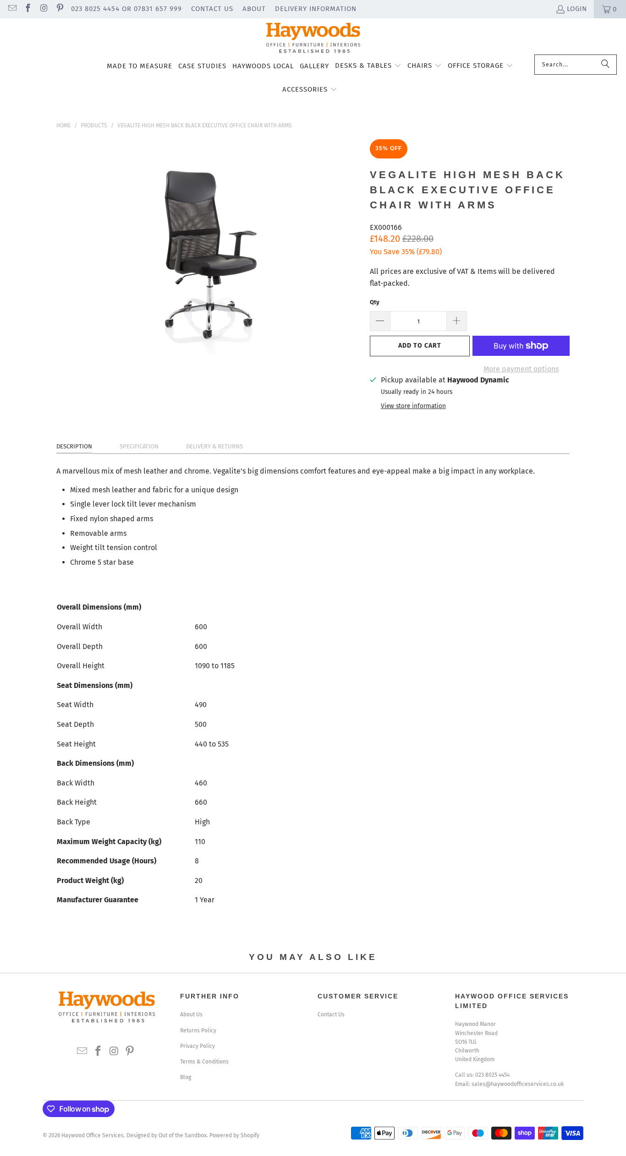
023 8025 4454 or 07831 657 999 (126, 9)
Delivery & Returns (214, 446)
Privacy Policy (197, 1046)
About (254, 9)
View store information (413, 406)
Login (577, 9)
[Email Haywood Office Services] (11, 9)
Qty (374, 302)
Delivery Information (316, 9)
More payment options (521, 369)
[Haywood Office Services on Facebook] (28, 9)
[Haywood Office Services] (313, 39)
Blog (185, 1077)
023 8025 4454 (492, 1075)
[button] (368, 66)
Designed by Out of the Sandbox (166, 1135)
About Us (191, 1014)
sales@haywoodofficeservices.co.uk (518, 1084)
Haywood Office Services (92, 1135)
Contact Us (212, 9)
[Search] (605, 65)
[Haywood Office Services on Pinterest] (59, 9)
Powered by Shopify (234, 1135)
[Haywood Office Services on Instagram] (43, 9)
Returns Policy (198, 1030)
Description (74, 446)
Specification (139, 446)
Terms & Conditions (204, 1061)
